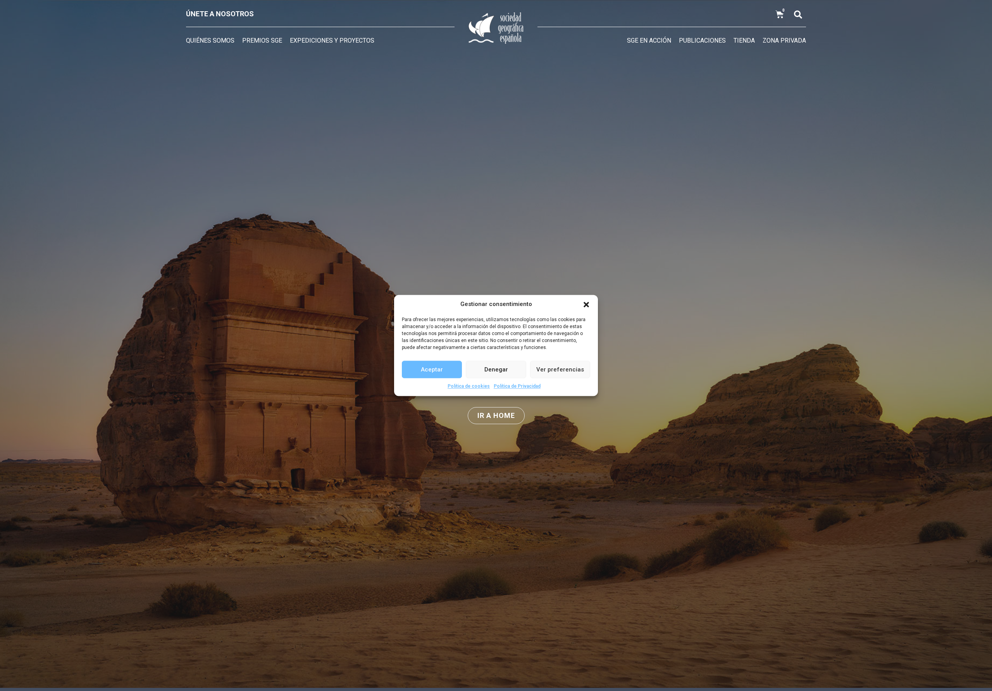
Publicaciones (702, 40)
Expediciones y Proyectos (332, 40)
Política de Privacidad (517, 386)
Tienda (744, 40)
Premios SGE (262, 40)
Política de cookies (469, 386)
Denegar (496, 369)
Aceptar (432, 369)
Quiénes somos (210, 40)
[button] (586, 304)
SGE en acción (649, 40)
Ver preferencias (560, 369)
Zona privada (784, 40)
